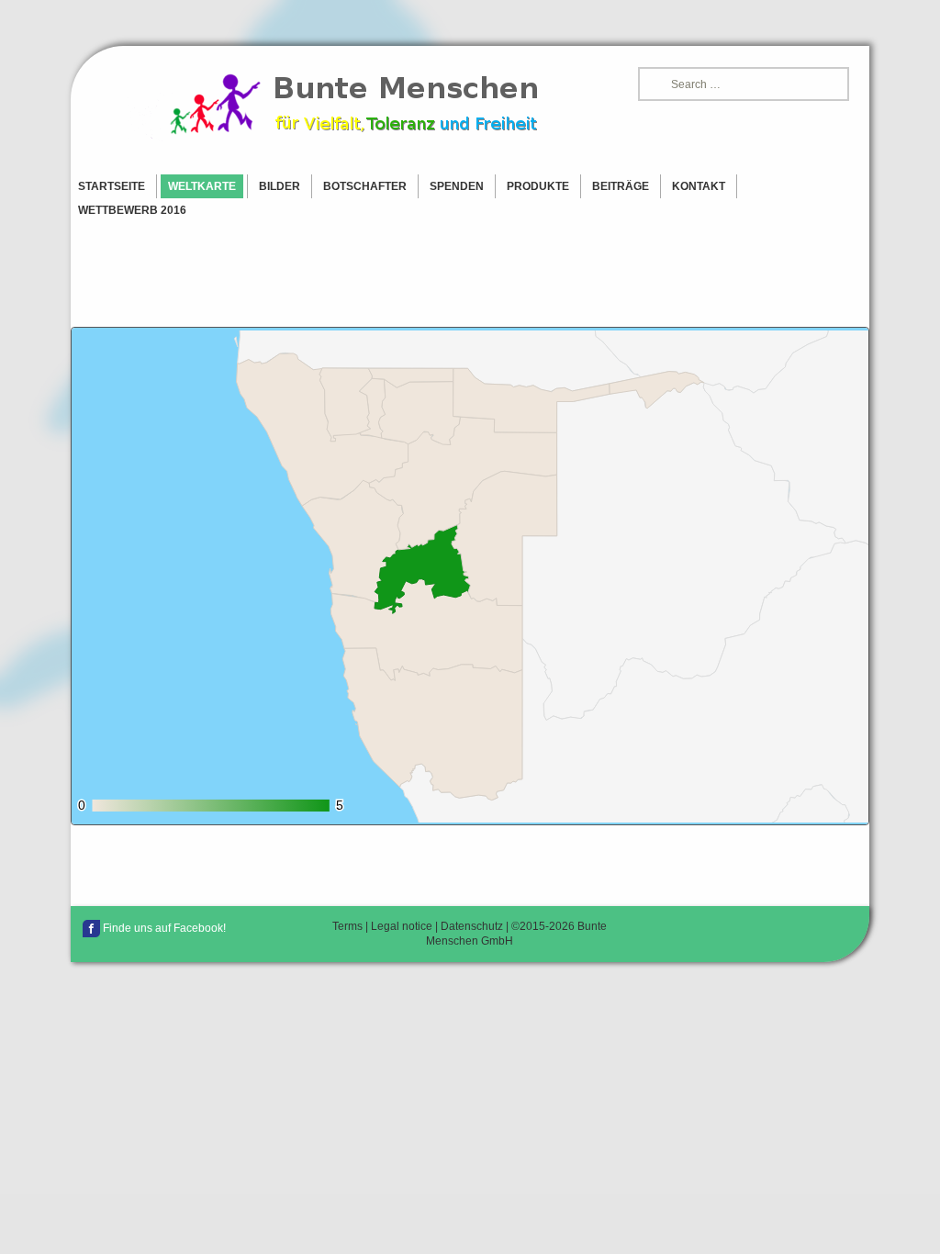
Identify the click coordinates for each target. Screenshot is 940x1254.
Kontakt (698, 186)
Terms (347, 926)
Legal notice (401, 926)
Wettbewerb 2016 (132, 210)
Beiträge (620, 186)
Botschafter (365, 186)
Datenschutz (472, 926)
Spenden (457, 186)
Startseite (111, 186)
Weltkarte (202, 186)
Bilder (279, 186)
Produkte (538, 186)
